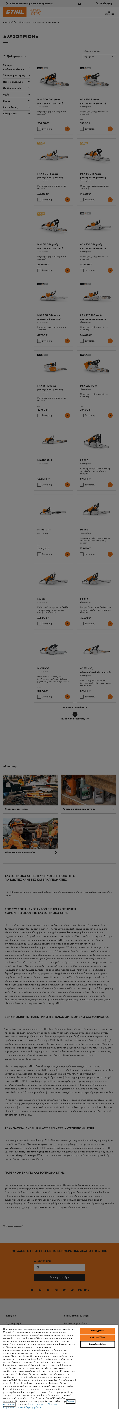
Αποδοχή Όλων (97, 1330)
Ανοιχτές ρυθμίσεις (97, 1344)
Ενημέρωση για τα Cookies (42, 1404)
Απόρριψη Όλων (97, 1337)
